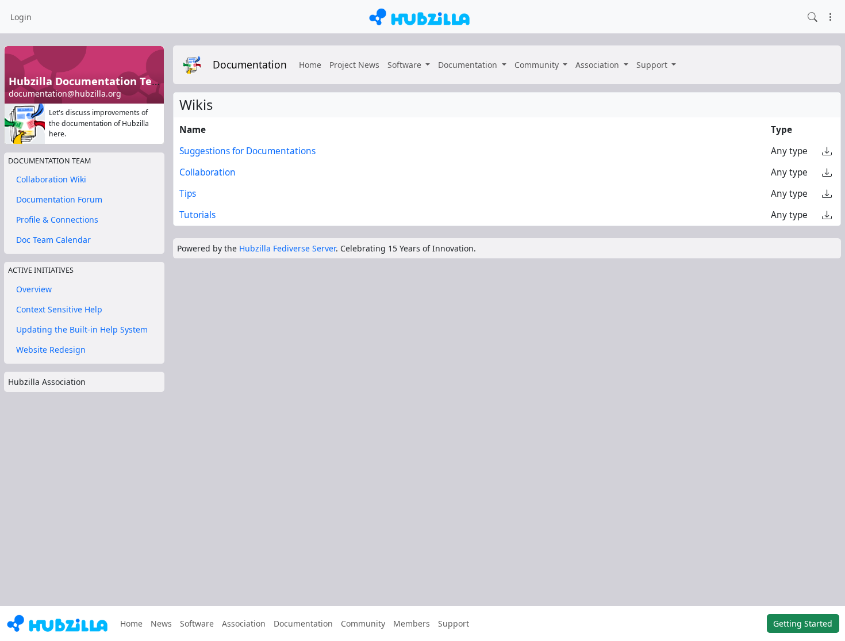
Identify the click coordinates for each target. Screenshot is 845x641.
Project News (354, 64)
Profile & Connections (57, 219)
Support (653, 64)
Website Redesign (51, 349)
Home (310, 64)
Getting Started (802, 623)
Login (21, 17)
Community (537, 64)
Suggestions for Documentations (247, 151)
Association (598, 64)
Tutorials (197, 215)
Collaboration (207, 172)
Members (411, 623)
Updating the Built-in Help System (82, 329)
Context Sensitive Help (59, 309)
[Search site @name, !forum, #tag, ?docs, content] (812, 16)
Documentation (250, 64)
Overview (34, 289)
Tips (187, 194)
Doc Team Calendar (53, 239)
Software (405, 64)
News (161, 623)
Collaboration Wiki (51, 179)
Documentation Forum (59, 199)
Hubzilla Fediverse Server (287, 248)
